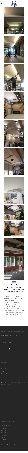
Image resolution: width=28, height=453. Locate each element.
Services (3, 371)
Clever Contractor (13, 451)
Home (2, 366)
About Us (3, 368)
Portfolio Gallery (5, 374)
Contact (3, 376)
